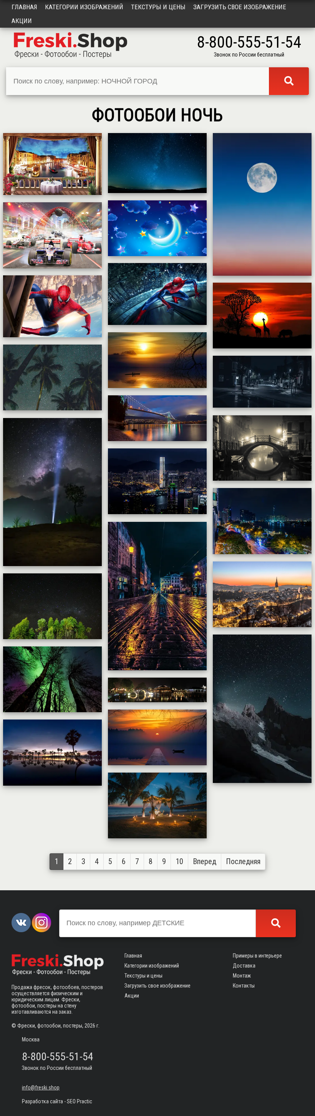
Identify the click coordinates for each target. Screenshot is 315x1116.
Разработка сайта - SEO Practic (57, 1101)
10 (179, 861)
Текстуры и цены (158, 7)
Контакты (244, 986)
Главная (24, 7)
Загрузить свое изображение (239, 7)
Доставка (244, 966)
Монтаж (242, 976)
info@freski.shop (41, 1087)
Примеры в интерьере (257, 956)
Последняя (243, 861)
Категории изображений (84, 7)
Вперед (204, 861)
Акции (22, 21)
